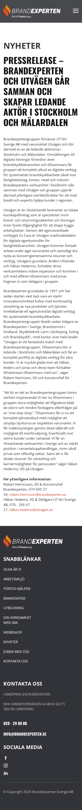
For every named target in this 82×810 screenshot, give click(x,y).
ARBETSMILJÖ (14, 579)
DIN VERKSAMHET (17, 617)
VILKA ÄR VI (12, 569)
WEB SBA (10, 622)
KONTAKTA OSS (15, 661)
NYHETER (10, 642)
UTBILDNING (13, 608)
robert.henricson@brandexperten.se (37, 494)
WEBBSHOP (12, 632)
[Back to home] (31, 11)
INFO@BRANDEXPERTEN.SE (24, 734)
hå (31, 509)
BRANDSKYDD (14, 598)
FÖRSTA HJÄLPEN (16, 588)
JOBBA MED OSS (16, 651)
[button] (76, 11)
